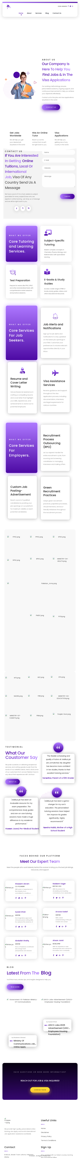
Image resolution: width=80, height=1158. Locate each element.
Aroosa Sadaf (62, 911)
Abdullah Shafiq (22, 940)
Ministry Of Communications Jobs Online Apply (25, 1043)
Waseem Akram (22, 884)
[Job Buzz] (9, 6)
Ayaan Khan (20, 912)
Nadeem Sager (59, 883)
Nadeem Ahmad (19, 1037)
